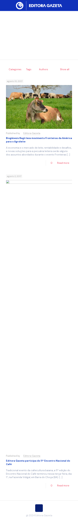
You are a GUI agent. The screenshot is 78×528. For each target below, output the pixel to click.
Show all (64, 69)
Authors (43, 69)
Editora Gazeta (31, 133)
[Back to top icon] (39, 508)
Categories (15, 69)
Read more (63, 162)
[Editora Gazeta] (39, 5)
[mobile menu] (73, 5)
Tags (28, 69)
